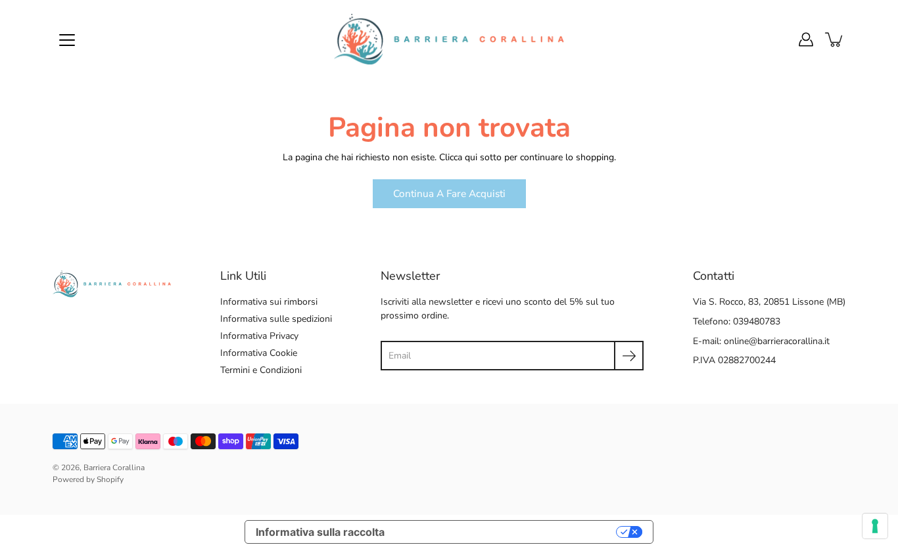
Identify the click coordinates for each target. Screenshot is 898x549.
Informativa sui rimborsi (269, 302)
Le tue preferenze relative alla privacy (507, 531)
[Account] (805, 39)
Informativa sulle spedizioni (276, 319)
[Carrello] (834, 39)
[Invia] (629, 355)
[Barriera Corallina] (449, 39)
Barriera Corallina (114, 467)
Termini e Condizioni (261, 370)
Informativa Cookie (258, 353)
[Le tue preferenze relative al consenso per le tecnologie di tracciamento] (875, 526)
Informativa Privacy (259, 336)
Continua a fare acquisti (449, 193)
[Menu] (67, 40)
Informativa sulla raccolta (320, 531)
